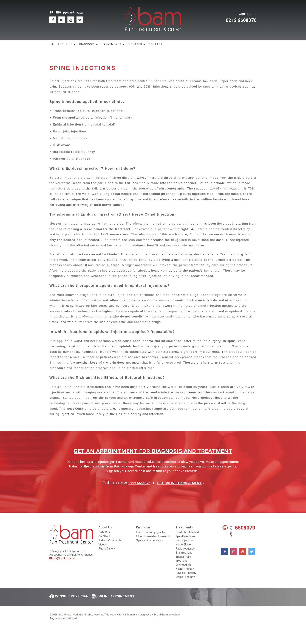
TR (51, 12)
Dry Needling (183, 564)
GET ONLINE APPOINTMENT (179, 483)
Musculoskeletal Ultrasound (153, 536)
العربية (80, 12)
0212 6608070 (241, 20)
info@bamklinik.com (63, 558)
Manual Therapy (185, 577)
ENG (58, 12)
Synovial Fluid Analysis (149, 540)
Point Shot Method (187, 532)
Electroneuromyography (150, 532)
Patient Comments (109, 540)
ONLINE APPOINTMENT (116, 596)
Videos (102, 544)
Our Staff (104, 536)
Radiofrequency (185, 548)
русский (68, 12)
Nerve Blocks (183, 544)
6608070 (245, 527)
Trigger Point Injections (183, 558)
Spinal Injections (185, 536)
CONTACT (156, 44)
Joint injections (184, 540)
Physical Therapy (185, 573)
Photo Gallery (106, 548)
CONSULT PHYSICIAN (72, 596)
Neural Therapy (184, 568)
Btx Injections (183, 552)
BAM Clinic (104, 532)
